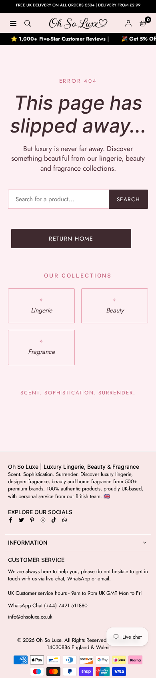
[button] (143, 23)
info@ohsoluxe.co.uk (30, 617)
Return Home (71, 239)
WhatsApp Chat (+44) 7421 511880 (48, 605)
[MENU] (13, 23)
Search (128, 199)
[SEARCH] (27, 23)
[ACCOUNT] (128, 23)
